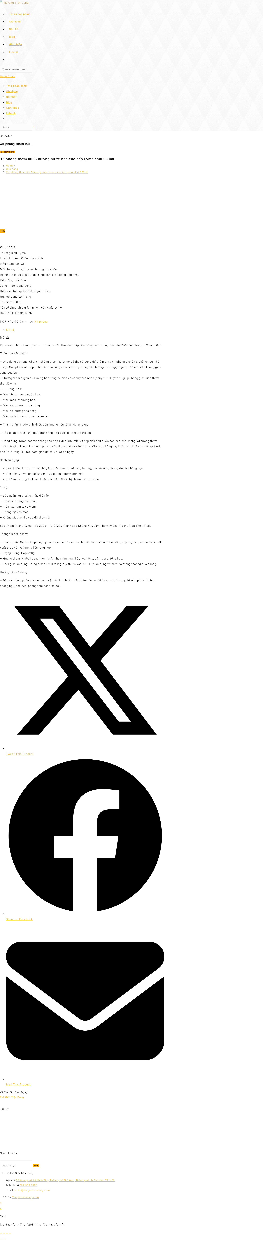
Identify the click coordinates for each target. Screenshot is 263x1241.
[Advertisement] (82, 198)
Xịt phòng (41, 321)
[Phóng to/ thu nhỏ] (1, 1233)
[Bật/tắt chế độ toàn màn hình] (4, 1233)
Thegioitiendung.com (25, 1197)
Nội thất (11, 97)
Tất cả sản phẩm (17, 86)
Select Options (7, 152)
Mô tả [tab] (10, 329)
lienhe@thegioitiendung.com (32, 1190)
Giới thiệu (12, 107)
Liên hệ (11, 113)
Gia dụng (12, 91)
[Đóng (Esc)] (10, 1233)
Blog (9, 102)
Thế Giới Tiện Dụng (12, 1097)
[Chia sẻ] (7, 1233)
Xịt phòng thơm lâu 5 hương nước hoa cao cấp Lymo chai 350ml (47, 172)
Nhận (36, 1165)
